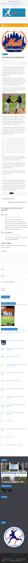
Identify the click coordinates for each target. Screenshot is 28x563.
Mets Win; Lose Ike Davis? (9, 199)
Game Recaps (5, 54)
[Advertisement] (15, 63)
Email (3, 275)
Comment (4, 251)
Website (3, 290)
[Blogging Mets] (2, 25)
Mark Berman (12, 60)
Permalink (18, 217)
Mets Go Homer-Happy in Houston (16, 202)
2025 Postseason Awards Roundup (12, 3)
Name (3, 269)
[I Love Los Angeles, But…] (13, 477)
